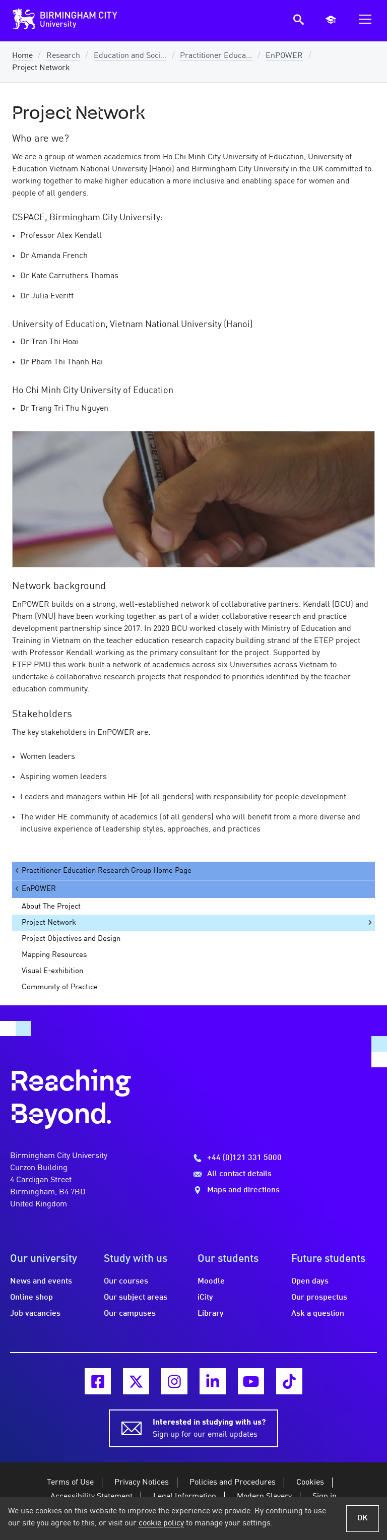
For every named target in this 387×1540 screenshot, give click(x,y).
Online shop (31, 1298)
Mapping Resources (54, 955)
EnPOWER (284, 56)
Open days (310, 1281)
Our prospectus (319, 1298)
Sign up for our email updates (209, 1429)
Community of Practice (60, 987)
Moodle (211, 1281)
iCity (205, 1298)
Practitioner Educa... (216, 56)
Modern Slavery (264, 1497)
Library (211, 1314)
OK (362, 1518)
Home (22, 56)
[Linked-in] (213, 1381)
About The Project (51, 907)
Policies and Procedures (232, 1483)
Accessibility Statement (91, 1497)
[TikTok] (289, 1381)
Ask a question (317, 1314)
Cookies (310, 1483)
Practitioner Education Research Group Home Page (106, 871)
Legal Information (184, 1497)
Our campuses (130, 1314)
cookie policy (161, 1523)
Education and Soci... (130, 56)
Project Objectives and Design (71, 939)
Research (63, 56)
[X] (136, 1381)
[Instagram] (174, 1381)
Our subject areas (135, 1298)
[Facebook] (98, 1381)
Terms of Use (70, 1483)
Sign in (324, 1497)
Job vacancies (35, 1314)
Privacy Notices (141, 1483)
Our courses (126, 1281)
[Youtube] (251, 1381)
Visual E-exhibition (52, 971)
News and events (41, 1281)
